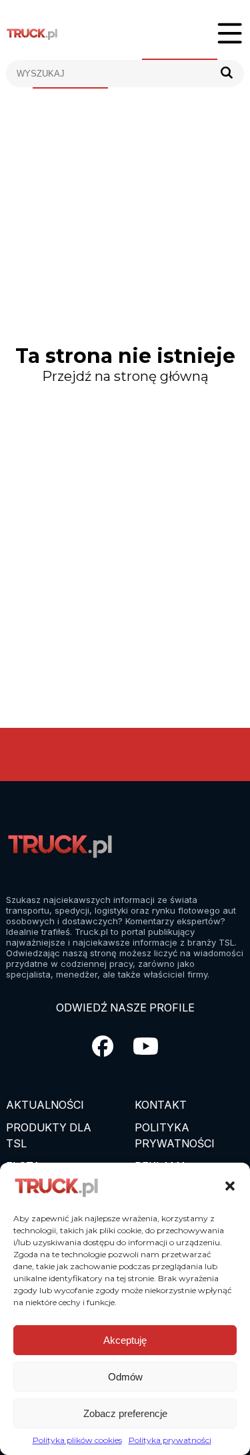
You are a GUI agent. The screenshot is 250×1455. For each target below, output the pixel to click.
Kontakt (161, 1104)
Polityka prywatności (170, 1440)
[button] (230, 1186)
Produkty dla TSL (48, 1135)
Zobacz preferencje (125, 1413)
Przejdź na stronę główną (125, 376)
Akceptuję (125, 1340)
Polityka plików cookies (77, 1440)
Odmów (125, 1376)
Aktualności (45, 1104)
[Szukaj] (227, 74)
